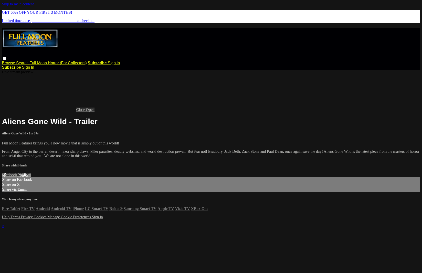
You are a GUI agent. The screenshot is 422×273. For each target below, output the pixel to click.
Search (23, 63)
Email (26, 175)
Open (90, 110)
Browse (9, 63)
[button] (4, 58)
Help (6, 217)
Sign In (28, 67)
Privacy (27, 217)
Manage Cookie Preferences (69, 217)
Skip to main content (18, 4)
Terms (16, 217)
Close (81, 110)
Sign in (114, 63)
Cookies (40, 217)
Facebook (10, 175)
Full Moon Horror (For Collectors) (58, 63)
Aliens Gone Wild (14, 133)
